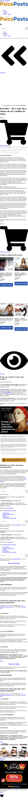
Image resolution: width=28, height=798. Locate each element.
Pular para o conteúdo (5, 0)
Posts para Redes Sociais (8, 514)
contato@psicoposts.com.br (9, 510)
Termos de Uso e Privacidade (9, 518)
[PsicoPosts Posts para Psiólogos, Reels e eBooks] (14, 7)
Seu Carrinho (6, 516)
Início (1, 38)
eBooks (5, 13)
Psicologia (5, 38)
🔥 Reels (5, 11)
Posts (4, 10)
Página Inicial (6, 513)
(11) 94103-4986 (9, 508)
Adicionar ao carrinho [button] (6, 284)
